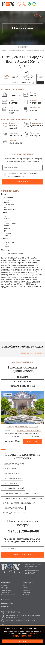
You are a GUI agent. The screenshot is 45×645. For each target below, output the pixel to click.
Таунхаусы (5, 592)
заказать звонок (22, 554)
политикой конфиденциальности (25, 634)
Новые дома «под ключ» (14, 464)
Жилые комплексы (8, 595)
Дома (24, 585)
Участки (25, 588)
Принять (23, 641)
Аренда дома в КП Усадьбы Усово (22, 427)
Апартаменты (6, 590)
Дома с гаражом (10, 483)
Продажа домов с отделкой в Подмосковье (22, 498)
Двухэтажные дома (11, 474)
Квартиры (4, 585)
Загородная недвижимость (16, 50)
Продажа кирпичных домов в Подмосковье (22, 493)
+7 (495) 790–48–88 (22, 531)
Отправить (22, 181)
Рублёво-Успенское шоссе (29, 431)
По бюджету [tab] (22, 377)
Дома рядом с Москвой (13, 488)
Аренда (29, 50)
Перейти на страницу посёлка (32, 353)
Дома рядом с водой (12, 479)
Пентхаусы (5, 588)
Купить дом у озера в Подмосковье (19, 503)
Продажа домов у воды (13, 508)
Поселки (26, 595)
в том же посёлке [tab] (22, 382)
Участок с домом (10, 469)
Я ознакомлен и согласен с (23, 175)
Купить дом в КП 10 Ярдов (14, 513)
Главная (3, 50)
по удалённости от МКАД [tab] (22, 386)
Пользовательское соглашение (34, 577)
